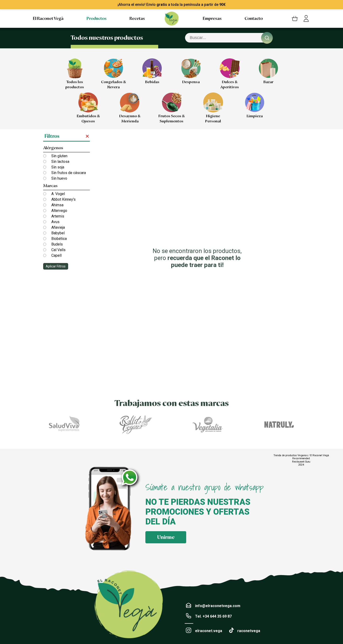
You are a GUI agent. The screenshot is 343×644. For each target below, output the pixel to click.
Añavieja (58, 227)
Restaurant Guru (301, 461)
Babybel (58, 233)
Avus (55, 222)
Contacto (254, 18)
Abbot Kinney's (63, 199)
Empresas (212, 18)
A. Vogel (58, 194)
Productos (97, 18)
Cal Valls (58, 250)
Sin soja (57, 167)
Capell (56, 255)
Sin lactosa (60, 161)
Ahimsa (57, 205)
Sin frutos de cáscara (68, 173)
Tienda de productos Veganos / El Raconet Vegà (301, 455)
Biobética (59, 238)
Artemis (57, 216)
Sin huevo (59, 178)
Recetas (137, 18)
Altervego (59, 210)
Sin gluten (59, 156)
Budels (57, 244)
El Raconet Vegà (48, 18)
